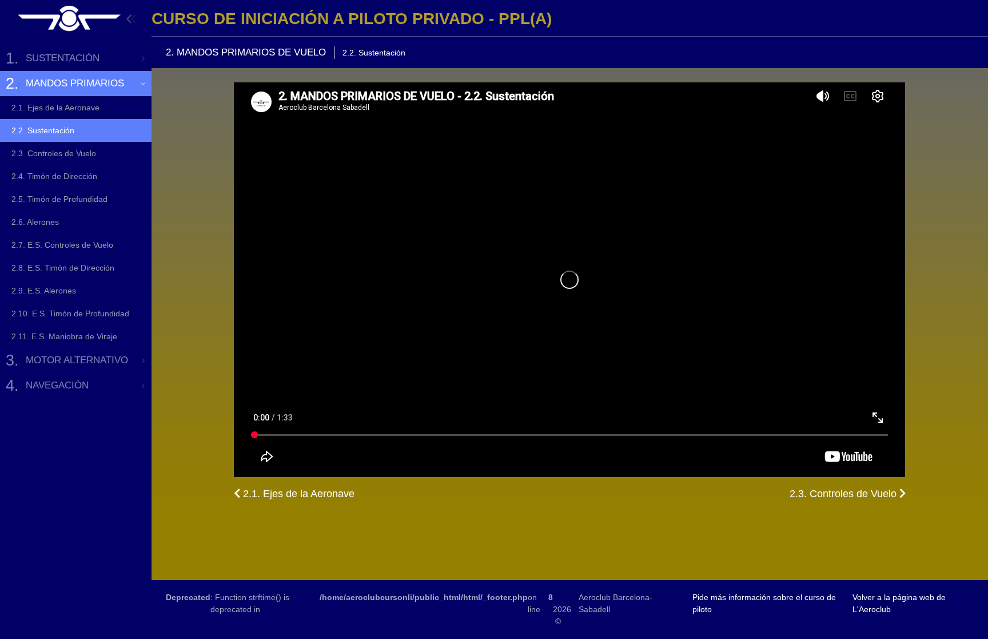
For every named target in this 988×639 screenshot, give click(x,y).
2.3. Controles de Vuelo (844, 493)
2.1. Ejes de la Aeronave (297, 493)
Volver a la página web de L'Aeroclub (899, 603)
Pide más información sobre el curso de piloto (764, 603)
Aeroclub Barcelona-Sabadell (615, 603)
